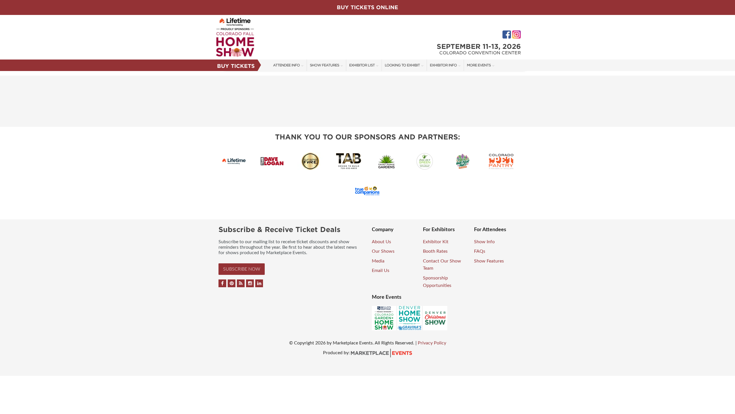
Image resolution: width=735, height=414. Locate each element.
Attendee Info (286, 65)
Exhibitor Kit (435, 241)
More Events (479, 65)
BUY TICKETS (236, 66)
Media (378, 261)
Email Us (380, 270)
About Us (381, 241)
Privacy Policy (432, 343)
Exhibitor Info (443, 65)
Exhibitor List (362, 65)
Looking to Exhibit (402, 65)
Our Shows (383, 251)
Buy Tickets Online (367, 7)
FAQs (479, 251)
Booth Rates (435, 251)
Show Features (324, 65)
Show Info (484, 241)
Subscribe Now (241, 269)
